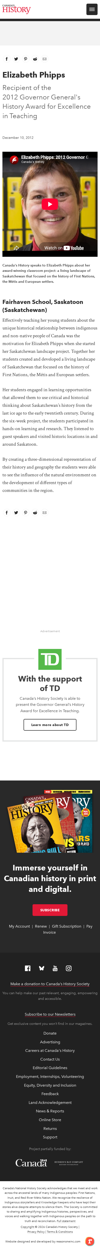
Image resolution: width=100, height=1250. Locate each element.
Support (50, 1137)
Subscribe (54, 910)
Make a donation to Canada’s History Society (50, 984)
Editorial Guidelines (50, 1067)
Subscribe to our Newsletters (50, 1014)
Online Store (50, 1119)
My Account (19, 926)
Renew (41, 926)
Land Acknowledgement (50, 1102)
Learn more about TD (50, 725)
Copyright (27, 1227)
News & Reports (50, 1111)
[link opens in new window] (88, 1241)
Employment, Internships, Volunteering (50, 1076)
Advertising (50, 1042)
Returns (50, 1128)
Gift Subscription (66, 926)
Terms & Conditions (60, 1231)
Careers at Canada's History (50, 1050)
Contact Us (50, 1059)
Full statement (66, 1221)
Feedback (50, 1093)
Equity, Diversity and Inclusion (50, 1085)
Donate (50, 1033)
